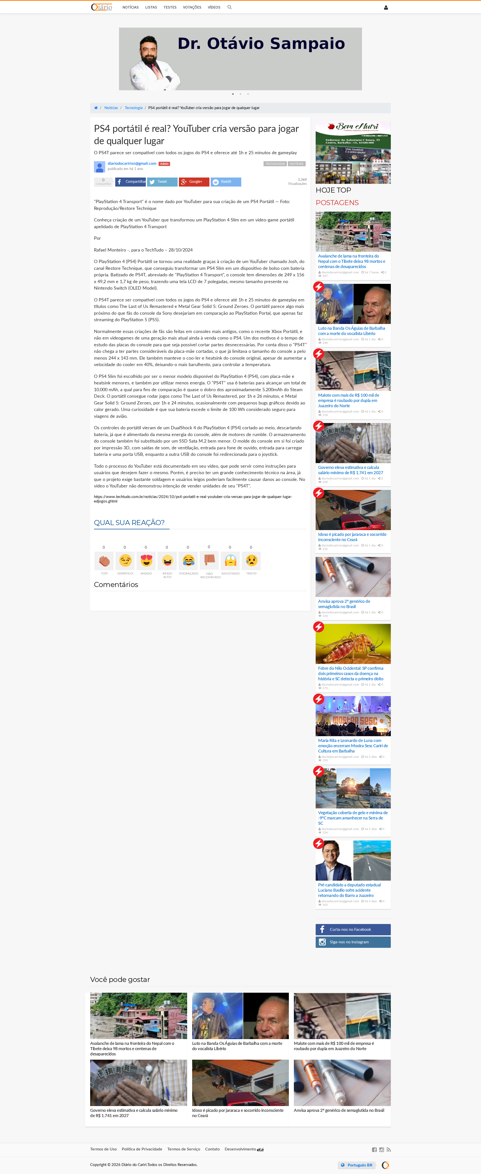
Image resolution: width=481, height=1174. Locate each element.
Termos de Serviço (183, 1149)
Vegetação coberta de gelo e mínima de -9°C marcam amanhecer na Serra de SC (353, 818)
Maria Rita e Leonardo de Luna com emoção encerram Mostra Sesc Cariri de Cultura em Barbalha (353, 745)
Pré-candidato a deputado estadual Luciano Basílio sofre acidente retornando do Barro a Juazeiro (349, 890)
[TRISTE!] (251, 561)
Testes (170, 7)
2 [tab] (240, 94)
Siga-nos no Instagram (349, 942)
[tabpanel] (240, 59)
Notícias (131, 7)
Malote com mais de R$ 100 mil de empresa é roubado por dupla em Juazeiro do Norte (348, 400)
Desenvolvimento (241, 1149)
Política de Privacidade (142, 1149)
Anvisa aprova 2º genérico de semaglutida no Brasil (339, 1110)
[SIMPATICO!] (125, 561)
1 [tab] (232, 94)
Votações (192, 7)
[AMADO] (146, 561)
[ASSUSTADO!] (230, 561)
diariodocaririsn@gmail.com (340, 272)
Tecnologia (275, 163)
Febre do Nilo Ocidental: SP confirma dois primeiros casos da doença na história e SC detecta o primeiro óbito (350, 673)
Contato (212, 1149)
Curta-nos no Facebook (350, 930)
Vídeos (214, 7)
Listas (151, 7)
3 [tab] (248, 94)
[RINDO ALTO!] (167, 561)
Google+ (195, 182)
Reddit (226, 182)
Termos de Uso (103, 1149)
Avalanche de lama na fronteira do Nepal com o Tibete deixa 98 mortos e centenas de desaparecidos (351, 261)
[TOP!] (103, 561)
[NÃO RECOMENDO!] (209, 560)
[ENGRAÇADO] (188, 561)
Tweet (162, 182)
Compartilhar (136, 182)
